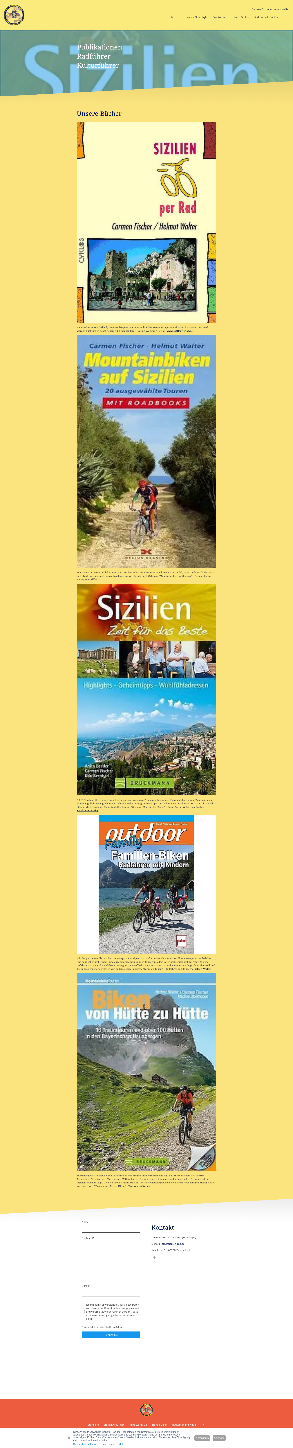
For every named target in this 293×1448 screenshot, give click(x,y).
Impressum (108, 1444)
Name (86, 1222)
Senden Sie (111, 1335)
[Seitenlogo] (14, 15)
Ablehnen (219, 1438)
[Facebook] (154, 1257)
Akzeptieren (202, 1438)
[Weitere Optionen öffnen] (285, 17)
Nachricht (88, 1238)
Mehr (121, 1444)
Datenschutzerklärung (85, 1444)
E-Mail (86, 1285)
